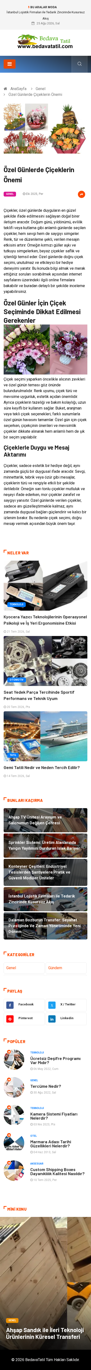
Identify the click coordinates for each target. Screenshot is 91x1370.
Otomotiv (17, 679)
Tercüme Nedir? (45, 1086)
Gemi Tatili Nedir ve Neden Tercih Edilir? (42, 767)
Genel (40, 88)
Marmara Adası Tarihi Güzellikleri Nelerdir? (50, 1143)
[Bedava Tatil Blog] (46, 41)
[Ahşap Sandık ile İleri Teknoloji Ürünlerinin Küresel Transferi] (45, 1283)
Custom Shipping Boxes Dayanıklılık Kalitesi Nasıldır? (57, 1171)
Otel (33, 1136)
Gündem (55, 968)
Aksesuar (36, 1163)
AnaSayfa (18, 88)
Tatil (13, 755)
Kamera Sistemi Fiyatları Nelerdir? (53, 1116)
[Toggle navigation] (10, 64)
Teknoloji (16, 604)
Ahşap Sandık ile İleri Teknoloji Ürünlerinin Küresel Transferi (45, 1333)
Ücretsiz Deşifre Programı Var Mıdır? (55, 1060)
